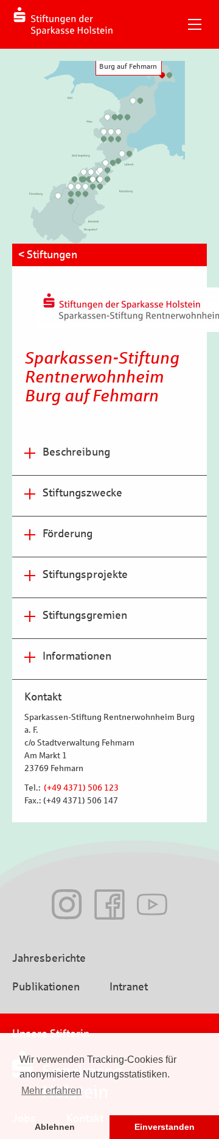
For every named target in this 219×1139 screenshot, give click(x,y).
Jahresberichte (49, 958)
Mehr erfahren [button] (51, 1090)
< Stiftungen (47, 255)
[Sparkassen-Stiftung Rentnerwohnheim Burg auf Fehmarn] (161, 75)
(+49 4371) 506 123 (80, 787)
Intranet (128, 987)
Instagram (67, 904)
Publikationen (46, 987)
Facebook (109, 904)
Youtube (152, 904)
